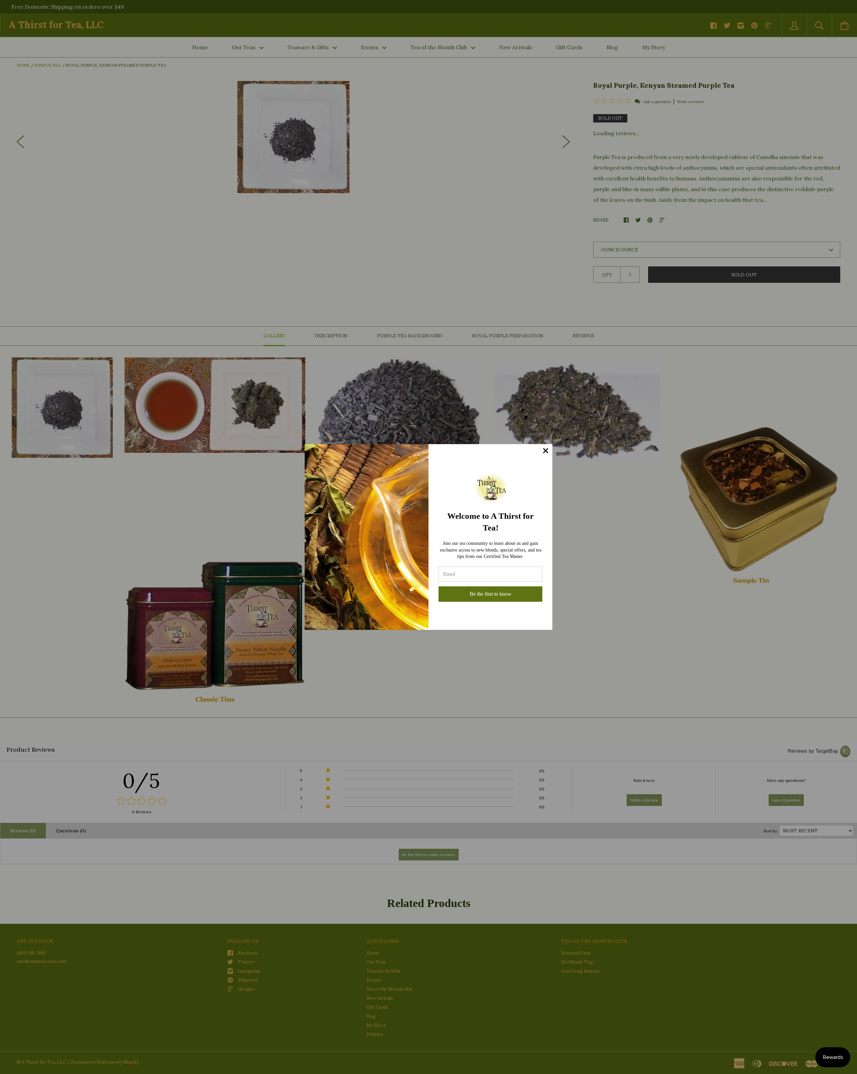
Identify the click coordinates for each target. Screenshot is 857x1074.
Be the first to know (491, 594)
